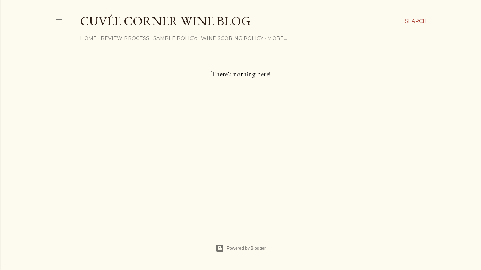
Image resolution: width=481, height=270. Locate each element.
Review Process (125, 38)
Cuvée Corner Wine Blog (165, 21)
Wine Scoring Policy (232, 38)
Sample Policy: (175, 38)
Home (88, 38)
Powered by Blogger (246, 248)
